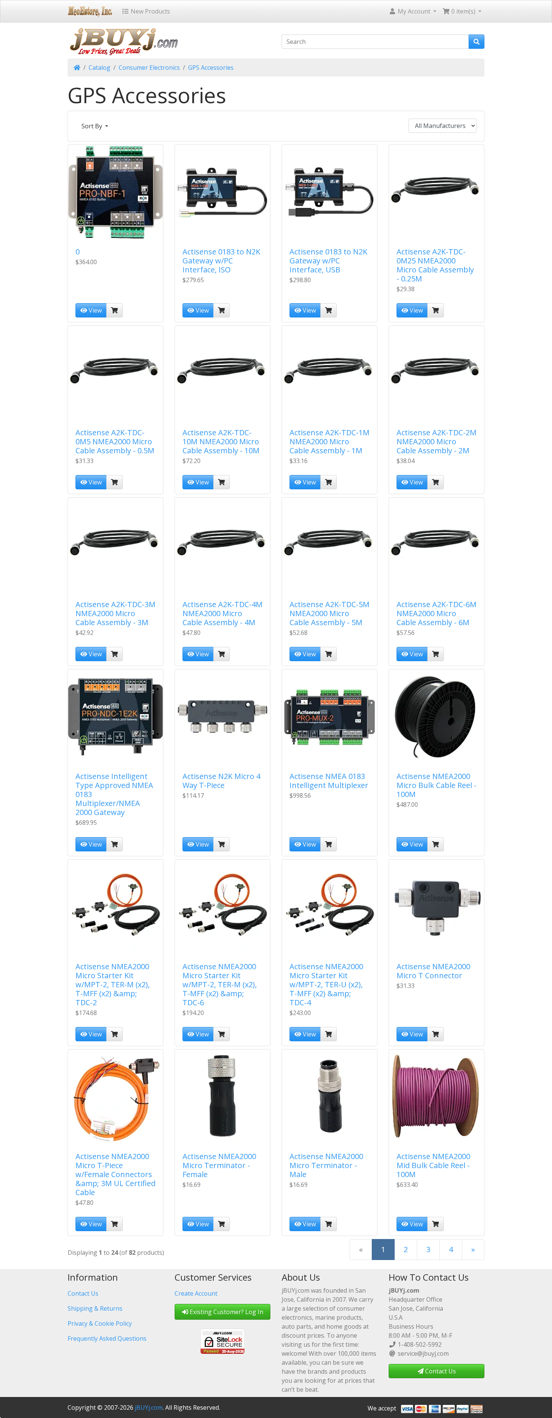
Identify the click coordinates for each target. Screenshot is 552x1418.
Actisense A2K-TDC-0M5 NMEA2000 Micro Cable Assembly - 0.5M (114, 441)
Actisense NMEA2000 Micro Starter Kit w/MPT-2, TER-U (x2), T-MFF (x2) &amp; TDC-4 (326, 984)
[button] (412, 11)
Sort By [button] (92, 126)
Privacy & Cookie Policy (100, 1323)
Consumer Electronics (149, 67)
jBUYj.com (149, 1407)
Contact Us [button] (440, 1371)
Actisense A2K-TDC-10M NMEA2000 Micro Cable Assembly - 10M (220, 441)
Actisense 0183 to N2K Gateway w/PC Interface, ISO (221, 261)
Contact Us (83, 1293)
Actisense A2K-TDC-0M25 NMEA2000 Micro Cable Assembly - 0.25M (435, 265)
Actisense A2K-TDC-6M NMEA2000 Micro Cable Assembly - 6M (437, 613)
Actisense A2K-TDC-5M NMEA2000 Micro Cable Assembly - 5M (330, 613)
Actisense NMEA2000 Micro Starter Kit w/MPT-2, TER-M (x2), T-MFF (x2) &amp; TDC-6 (219, 984)
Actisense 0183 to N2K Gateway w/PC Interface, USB (328, 261)
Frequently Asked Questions (107, 1338)
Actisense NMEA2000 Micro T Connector (433, 970)
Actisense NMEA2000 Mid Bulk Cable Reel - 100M (433, 1165)
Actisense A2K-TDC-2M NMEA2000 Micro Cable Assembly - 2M (437, 441)
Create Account (196, 1293)
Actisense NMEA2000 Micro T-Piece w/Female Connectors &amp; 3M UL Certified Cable (115, 1174)
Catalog (99, 67)
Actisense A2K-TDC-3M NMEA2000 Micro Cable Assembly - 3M (115, 613)
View (94, 310)
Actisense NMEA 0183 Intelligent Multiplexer (329, 780)
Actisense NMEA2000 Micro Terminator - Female (219, 1165)
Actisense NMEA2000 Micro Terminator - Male (326, 1165)
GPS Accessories (211, 67)
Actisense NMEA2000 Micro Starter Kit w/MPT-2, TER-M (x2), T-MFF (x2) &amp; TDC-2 (112, 984)
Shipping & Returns (95, 1308)
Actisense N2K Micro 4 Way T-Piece (221, 780)
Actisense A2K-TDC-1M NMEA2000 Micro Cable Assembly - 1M (330, 441)
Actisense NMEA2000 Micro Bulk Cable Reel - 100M (437, 785)
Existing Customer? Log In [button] (225, 1312)
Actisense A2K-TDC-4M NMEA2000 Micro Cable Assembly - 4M (222, 613)
